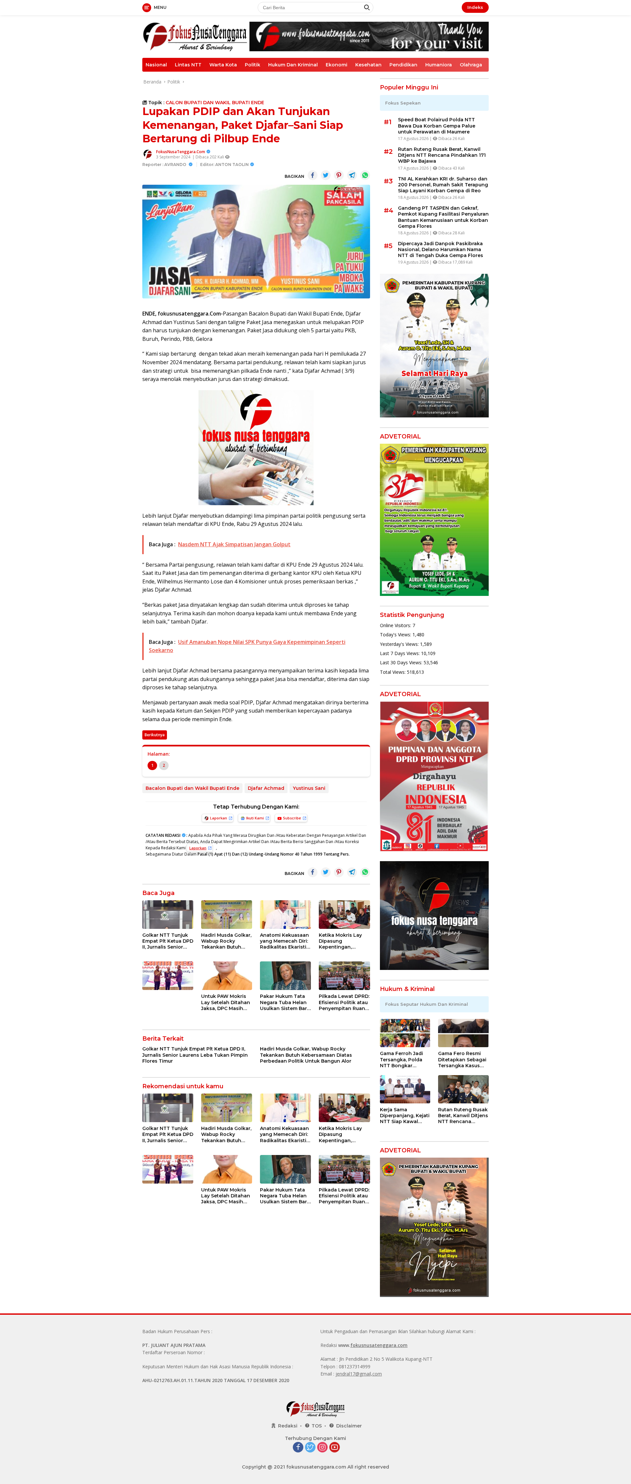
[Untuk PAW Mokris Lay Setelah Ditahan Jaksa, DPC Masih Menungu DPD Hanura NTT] (226, 975)
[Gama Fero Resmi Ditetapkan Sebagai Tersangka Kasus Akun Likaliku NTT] (463, 1033)
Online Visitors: (396, 625)
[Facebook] (298, 1447)
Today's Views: (396, 634)
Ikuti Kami (255, 817)
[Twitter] (310, 1447)
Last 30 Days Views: (402, 662)
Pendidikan (403, 65)
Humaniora (438, 65)
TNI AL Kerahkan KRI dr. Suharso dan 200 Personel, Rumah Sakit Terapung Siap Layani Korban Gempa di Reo (443, 185)
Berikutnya (155, 735)
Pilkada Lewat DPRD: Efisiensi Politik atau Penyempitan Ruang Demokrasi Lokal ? (344, 1002)
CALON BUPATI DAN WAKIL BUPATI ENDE (215, 103)
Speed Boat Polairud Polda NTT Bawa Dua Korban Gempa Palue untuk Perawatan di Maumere (436, 125)
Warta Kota (223, 65)
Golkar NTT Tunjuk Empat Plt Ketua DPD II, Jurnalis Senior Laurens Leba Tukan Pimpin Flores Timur (167, 941)
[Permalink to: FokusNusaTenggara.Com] (147, 154)
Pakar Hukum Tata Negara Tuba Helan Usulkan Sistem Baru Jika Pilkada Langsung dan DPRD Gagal (285, 1002)
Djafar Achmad (266, 788)
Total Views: (393, 672)
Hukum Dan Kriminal (293, 65)
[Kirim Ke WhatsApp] (365, 175)
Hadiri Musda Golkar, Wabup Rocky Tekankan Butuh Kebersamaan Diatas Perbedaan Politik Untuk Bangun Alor (226, 941)
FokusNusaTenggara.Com (180, 151)
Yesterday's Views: (400, 644)
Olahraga (471, 65)
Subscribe (292, 817)
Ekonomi (336, 65)
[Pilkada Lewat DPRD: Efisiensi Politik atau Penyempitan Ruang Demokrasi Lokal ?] (344, 975)
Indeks (475, 7)
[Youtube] (334, 1447)
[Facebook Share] (312, 175)
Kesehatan (368, 65)
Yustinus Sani (309, 788)
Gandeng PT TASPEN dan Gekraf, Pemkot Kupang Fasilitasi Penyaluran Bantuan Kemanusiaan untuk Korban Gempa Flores (443, 217)
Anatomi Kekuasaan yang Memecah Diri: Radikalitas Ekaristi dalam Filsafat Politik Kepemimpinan (284, 941)
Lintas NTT (188, 65)
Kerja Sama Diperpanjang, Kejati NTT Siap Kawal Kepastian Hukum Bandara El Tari (405, 1116)
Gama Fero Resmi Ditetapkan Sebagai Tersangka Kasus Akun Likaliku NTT (462, 1059)
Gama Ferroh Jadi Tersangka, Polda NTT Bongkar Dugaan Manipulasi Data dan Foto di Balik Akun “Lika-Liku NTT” (403, 1059)
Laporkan (218, 817)
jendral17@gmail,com (359, 1374)
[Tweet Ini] (326, 175)
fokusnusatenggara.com (379, 1345)
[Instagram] (322, 1447)
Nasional (156, 65)
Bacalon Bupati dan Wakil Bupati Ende (192, 788)
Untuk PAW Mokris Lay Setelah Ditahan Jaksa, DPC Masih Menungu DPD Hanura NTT (225, 1002)
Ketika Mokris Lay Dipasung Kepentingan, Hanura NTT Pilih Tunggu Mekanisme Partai (343, 941)
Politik (252, 65)
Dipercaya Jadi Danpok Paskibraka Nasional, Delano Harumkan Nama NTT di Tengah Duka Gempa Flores (440, 249)
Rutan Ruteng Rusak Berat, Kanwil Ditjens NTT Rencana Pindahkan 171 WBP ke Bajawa (442, 155)
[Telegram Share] (352, 175)
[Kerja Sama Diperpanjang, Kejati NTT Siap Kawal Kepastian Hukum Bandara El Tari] (405, 1089)
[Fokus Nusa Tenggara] (194, 36)
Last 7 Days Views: (400, 653)
